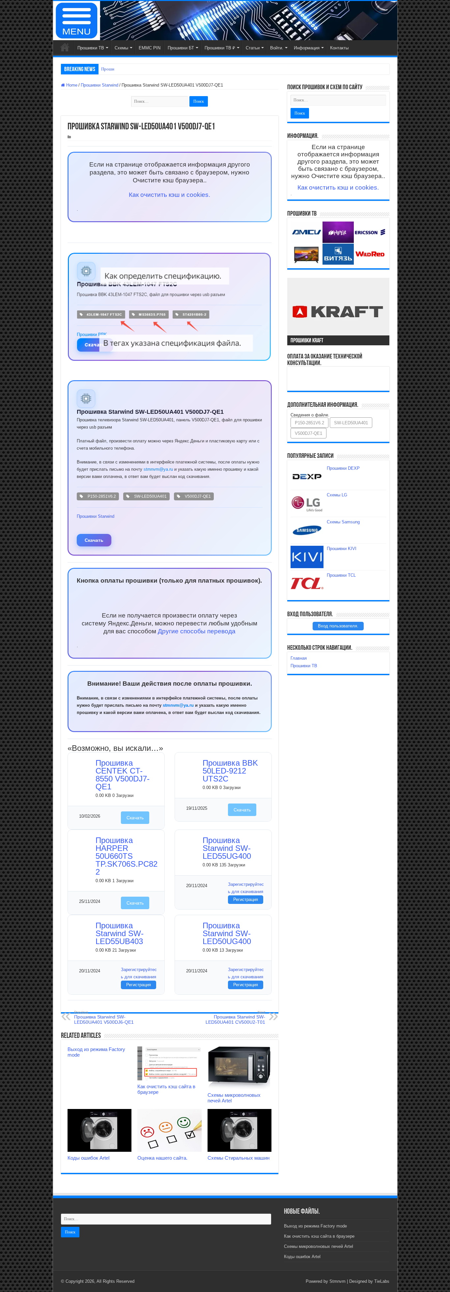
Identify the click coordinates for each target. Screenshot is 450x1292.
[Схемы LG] (307, 503)
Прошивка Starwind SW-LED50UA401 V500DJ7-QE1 (150, 412)
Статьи (253, 47)
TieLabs (381, 1281)
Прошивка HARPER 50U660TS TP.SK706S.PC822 (126, 856)
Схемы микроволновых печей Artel (318, 1246)
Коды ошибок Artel (88, 1158)
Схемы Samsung (343, 521)
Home (71, 85)
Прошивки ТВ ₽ (220, 47)
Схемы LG (337, 494)
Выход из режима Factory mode (315, 1226)
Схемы (121, 47)
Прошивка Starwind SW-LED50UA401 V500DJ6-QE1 (104, 1017)
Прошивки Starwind (99, 85)
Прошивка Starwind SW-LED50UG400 (227, 933)
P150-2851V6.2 (101, 496)
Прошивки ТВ (90, 47)
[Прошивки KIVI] (307, 557)
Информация (307, 47)
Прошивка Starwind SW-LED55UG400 (227, 848)
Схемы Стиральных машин (238, 1158)
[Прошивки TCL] (307, 583)
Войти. (276, 47)
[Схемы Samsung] (307, 530)
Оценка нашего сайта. (162, 1158)
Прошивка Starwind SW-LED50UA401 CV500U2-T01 (235, 1017)
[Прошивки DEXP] (307, 476)
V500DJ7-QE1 (197, 496)
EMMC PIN (149, 47)
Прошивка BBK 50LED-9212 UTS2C (230, 770)
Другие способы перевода (197, 631)
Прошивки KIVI (341, 548)
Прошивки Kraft (307, 341)
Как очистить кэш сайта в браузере (319, 1236)
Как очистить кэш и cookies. (169, 194)
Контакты (339, 47)
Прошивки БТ (181, 47)
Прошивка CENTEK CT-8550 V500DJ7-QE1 (123, 774)
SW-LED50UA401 (149, 496)
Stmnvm (337, 1281)
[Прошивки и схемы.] (225, 20)
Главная (64, 47)
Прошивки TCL (341, 575)
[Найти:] (160, 101)
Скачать (94, 540)
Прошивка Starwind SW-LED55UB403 (120, 933)
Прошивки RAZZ (117, 68)
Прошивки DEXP (343, 468)
